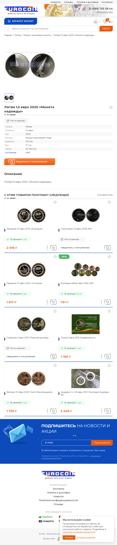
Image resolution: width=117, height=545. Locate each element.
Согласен (69, 537)
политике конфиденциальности (79, 532)
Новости (56, 2)
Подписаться (102, 442)
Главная (8, 35)
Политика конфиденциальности (58, 500)
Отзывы (68, 2)
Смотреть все (105, 194)
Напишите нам (104, 12)
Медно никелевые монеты (37, 35)
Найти (106, 28)
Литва (18, 35)
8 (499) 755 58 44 (101, 8)
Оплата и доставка (87, 2)
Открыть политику (86, 537)
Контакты (107, 2)
